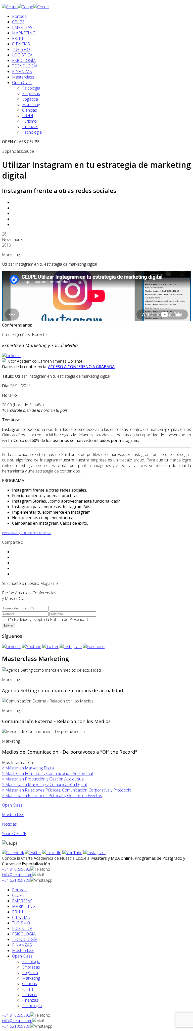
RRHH (17, 38)
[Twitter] (50, 646)
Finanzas (30, 126)
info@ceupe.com (17, 875)
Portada (19, 16)
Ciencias (29, 110)
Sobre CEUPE (14, 833)
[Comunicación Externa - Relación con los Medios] (47, 701)
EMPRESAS (22, 27)
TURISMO (21, 49)
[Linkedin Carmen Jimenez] (11, 355)
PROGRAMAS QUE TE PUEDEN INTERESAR (26, 533)
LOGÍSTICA (22, 55)
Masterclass (23, 77)
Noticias (9, 824)
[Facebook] (94, 646)
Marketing (31, 104)
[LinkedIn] (11, 646)
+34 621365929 (16, 880)
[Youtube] (31, 646)
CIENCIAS (21, 44)
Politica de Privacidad (69, 619)
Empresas (31, 93)
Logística (30, 99)
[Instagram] (71, 646)
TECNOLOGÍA (24, 66)
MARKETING (23, 33)
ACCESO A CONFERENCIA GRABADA (81, 366)
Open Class (22, 82)
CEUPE (18, 22)
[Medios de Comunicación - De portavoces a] (43, 731)
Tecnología (32, 132)
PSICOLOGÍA (24, 60)
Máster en (28, 768)
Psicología (31, 88)
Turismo (29, 121)
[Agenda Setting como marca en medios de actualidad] (51, 670)
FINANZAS (22, 71)
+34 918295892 (16, 869)
